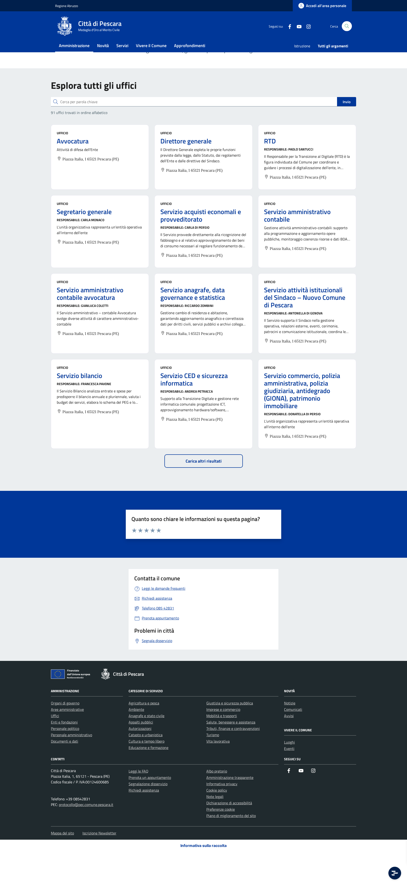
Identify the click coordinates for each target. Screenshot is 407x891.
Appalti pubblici (141, 722)
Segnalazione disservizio (148, 784)
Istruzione (302, 46)
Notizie (289, 703)
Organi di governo (65, 703)
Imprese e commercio (223, 709)
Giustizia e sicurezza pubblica (229, 703)
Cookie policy (216, 790)
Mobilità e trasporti (221, 716)
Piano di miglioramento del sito (231, 815)
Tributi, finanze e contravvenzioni (233, 728)
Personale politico (65, 728)
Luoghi (289, 742)
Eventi (289, 748)
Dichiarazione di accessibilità (229, 803)
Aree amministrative (67, 709)
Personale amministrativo (71, 735)
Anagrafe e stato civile (146, 716)
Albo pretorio (216, 771)
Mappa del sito (62, 833)
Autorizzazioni (140, 728)
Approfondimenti (189, 45)
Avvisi (289, 716)
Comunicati (293, 709)
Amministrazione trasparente (229, 777)
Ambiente (136, 709)
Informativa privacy (221, 784)
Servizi (122, 45)
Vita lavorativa (218, 741)
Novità (103, 45)
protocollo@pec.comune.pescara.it (86, 804)
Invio (346, 102)
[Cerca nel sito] (347, 26)
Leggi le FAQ (138, 771)
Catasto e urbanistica (146, 735)
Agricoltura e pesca (144, 703)
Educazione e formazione (148, 747)
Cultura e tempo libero (146, 741)
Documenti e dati (64, 741)
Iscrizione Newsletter (99, 833)
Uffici (55, 716)
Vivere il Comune (151, 45)
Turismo (212, 735)
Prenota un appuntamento (150, 777)
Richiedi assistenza (144, 790)
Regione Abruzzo (66, 5)
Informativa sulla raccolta (203, 845)
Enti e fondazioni (64, 722)
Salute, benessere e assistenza (230, 722)
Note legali (215, 796)
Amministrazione (74, 45)
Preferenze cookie (220, 809)
